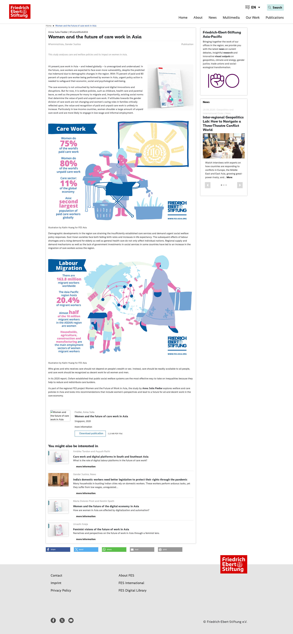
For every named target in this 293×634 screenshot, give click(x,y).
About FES (126, 575)
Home (183, 17)
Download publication (91, 433)
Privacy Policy (61, 590)
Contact (56, 575)
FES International (131, 583)
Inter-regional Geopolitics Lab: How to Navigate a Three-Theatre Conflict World (223, 123)
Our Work (253, 17)
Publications (275, 17)
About (198, 17)
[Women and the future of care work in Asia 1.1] (170, 87)
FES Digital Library (132, 590)
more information (83, 426)
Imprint (56, 583)
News (213, 17)
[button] (207, 185)
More (229, 177)
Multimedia (231, 17)
